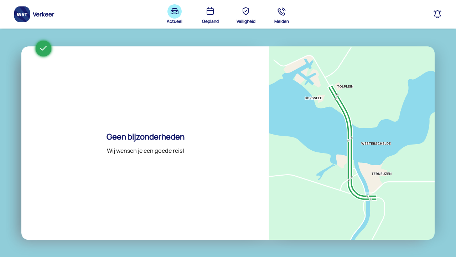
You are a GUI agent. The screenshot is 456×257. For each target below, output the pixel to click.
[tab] (174, 14)
